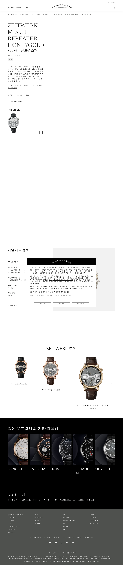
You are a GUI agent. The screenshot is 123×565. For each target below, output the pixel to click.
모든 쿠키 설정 (80, 303)
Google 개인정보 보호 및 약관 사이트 (61, 280)
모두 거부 (61, 303)
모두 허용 (42, 303)
